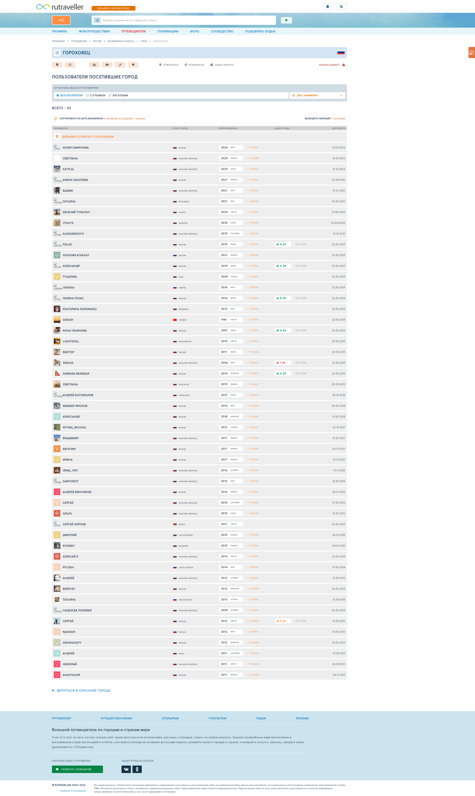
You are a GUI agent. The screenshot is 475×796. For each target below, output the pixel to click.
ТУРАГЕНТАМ (217, 718)
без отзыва (120, 95)
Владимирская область (121, 41)
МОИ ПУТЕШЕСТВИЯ (94, 31)
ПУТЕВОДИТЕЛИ (134, 31)
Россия (97, 41)
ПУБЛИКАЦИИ (168, 31)
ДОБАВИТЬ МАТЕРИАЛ (113, 8)
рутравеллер (58, 41)
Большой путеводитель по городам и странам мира (101, 729)
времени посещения (119, 118)
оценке (140, 118)
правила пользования (73, 790)
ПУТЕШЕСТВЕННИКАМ (116, 718)
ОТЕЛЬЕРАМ (170, 718)
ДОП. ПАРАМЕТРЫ (307, 95)
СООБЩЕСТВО (222, 31)
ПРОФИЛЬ (59, 31)
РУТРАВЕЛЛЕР (61, 718)
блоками (339, 118)
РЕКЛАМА (302, 718)
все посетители (71, 95)
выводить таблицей (317, 118)
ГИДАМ (261, 718)
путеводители (79, 41)
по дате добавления (81, 118)
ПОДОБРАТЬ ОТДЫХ (260, 31)
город (143, 41)
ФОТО (194, 31)
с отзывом (97, 95)
